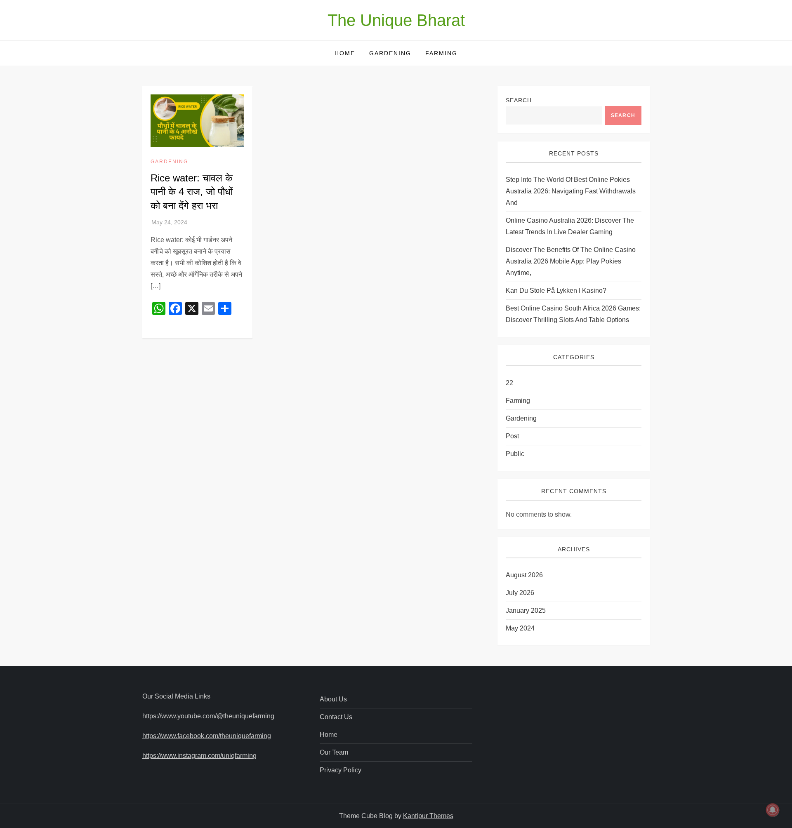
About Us (333, 699)
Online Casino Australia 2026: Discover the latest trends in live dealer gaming (570, 226)
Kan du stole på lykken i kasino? (556, 290)
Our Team (334, 752)
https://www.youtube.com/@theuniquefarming (208, 716)
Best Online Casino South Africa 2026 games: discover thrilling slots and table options (573, 314)
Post (512, 436)
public (515, 453)
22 (509, 382)
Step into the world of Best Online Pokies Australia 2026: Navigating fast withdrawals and (571, 191)
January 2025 (526, 610)
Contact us (336, 716)
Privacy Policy (340, 770)
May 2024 (520, 628)
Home (345, 53)
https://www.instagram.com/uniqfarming (199, 755)
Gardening (390, 53)
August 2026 (524, 575)
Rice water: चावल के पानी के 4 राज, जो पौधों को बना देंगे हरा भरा (192, 191)
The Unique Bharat (396, 20)
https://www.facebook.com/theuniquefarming (206, 735)
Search (519, 100)
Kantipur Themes (428, 815)
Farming (441, 53)
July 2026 (520, 592)
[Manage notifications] (772, 809)
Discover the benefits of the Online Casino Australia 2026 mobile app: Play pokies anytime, (571, 261)
